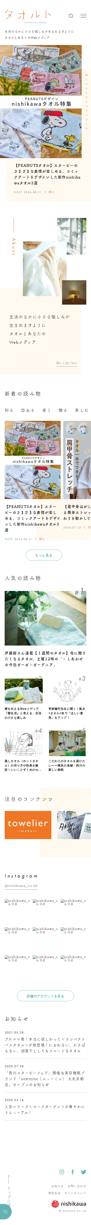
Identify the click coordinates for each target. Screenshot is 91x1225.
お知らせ (57, 1186)
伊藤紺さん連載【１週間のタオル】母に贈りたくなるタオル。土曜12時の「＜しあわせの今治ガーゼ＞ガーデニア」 (45, 659)
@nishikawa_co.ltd (21, 885)
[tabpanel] (41, 180)
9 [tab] (87, 111)
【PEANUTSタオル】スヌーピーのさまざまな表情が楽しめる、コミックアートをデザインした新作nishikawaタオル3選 (33, 518)
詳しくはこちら (66, 363)
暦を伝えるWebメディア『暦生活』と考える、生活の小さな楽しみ (23, 713)
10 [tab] (87, 115)
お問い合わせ (77, 1186)
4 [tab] (87, 89)
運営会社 (54, 1193)
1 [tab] (87, 75)
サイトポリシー (75, 1193)
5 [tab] (87, 93)
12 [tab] (87, 124)
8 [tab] (87, 106)
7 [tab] (87, 102)
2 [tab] (87, 80)
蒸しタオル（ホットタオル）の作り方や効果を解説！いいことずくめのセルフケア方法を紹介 (23, 765)
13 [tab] (87, 129)
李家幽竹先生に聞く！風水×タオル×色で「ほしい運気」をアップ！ (67, 713)
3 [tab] (87, 84)
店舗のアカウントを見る (45, 996)
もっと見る (43, 555)
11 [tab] (87, 120)
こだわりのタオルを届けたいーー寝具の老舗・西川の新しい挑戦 (67, 765)
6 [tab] (87, 98)
